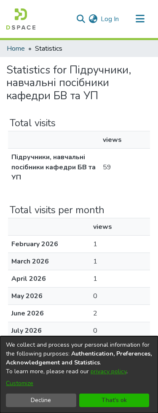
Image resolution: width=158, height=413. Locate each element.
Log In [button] (110, 19)
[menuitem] (93, 19)
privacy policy (108, 371)
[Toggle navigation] (140, 19)
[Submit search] (80, 19)
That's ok (114, 400)
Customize (19, 383)
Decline (41, 400)
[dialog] (79, 374)
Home (16, 48)
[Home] (20, 19)
